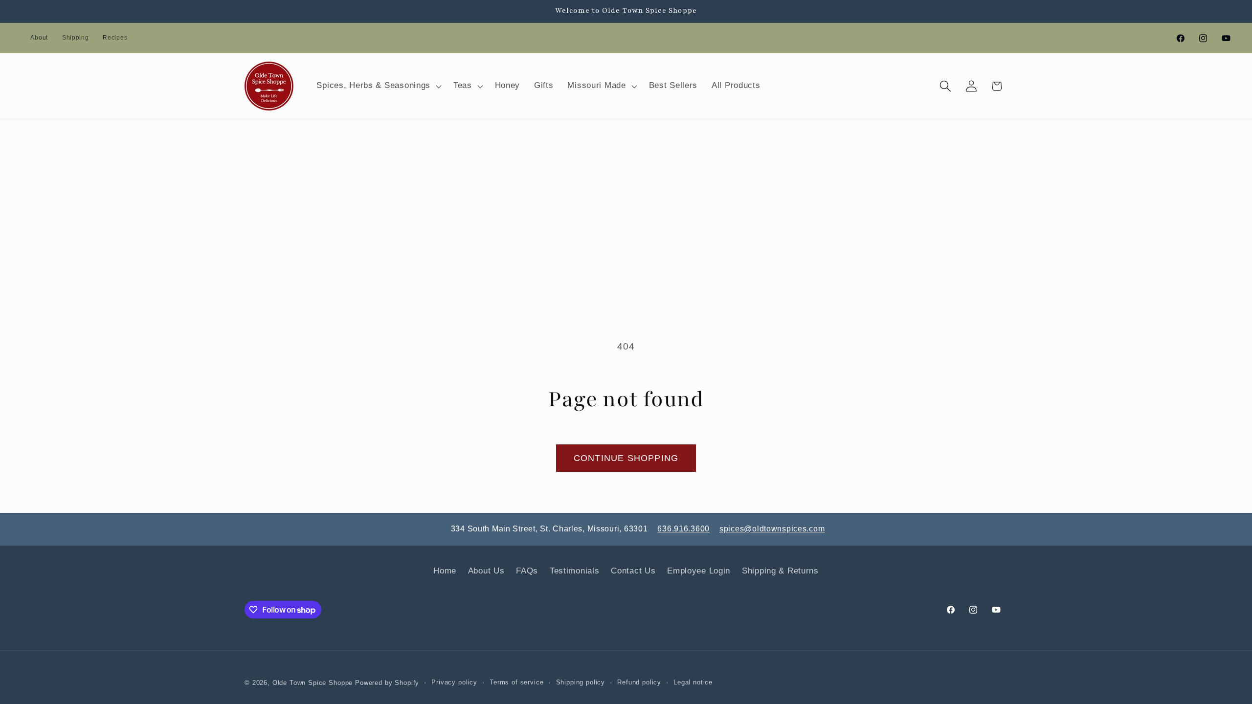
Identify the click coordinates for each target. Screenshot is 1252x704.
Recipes (115, 37)
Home (444, 570)
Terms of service (516, 682)
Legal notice (693, 682)
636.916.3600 (683, 529)
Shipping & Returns (780, 570)
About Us (486, 570)
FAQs (527, 570)
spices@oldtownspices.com (772, 529)
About (39, 37)
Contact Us (633, 570)
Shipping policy (580, 682)
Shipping (75, 37)
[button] (378, 86)
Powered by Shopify (387, 682)
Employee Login (698, 570)
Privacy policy (454, 682)
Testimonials (575, 570)
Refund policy (639, 682)
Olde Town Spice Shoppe (312, 682)
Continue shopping (626, 458)
